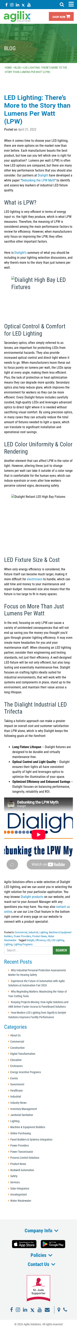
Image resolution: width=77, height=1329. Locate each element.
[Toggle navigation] (71, 4)
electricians (34, 579)
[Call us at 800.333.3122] (65, 1310)
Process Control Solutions (24, 1158)
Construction (17, 1048)
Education (16, 1060)
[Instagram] (11, 4)
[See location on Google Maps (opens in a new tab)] (58, 1310)
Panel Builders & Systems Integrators (31, 1139)
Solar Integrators (19, 1188)
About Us (15, 1035)
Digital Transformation (22, 1054)
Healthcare (16, 1090)
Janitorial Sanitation (21, 1115)
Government (17, 1084)
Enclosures (16, 1066)
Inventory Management (23, 1109)
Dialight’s (20, 253)
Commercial (21, 932)
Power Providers (22, 936)
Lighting (43, 932)
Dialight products (32, 897)
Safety (13, 1176)
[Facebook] (6, 4)
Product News (39, 936)
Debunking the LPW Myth (38, 180)
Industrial (33, 932)
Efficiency (40, 940)
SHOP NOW (59, 17)
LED (48, 940)
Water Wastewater (20, 1201)
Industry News (18, 1103)
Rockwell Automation (22, 1170)
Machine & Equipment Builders (27, 1127)
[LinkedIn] (17, 4)
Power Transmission (21, 1152)
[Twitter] (23, 4)
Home (8, 67)
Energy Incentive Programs (25, 1072)
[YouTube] (29, 4)
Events (14, 1078)
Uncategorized (18, 1194)
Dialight (43, 175)
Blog (17, 67)
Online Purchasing (20, 1133)
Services (15, 1182)
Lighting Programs (23, 944)
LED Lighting (57, 940)
